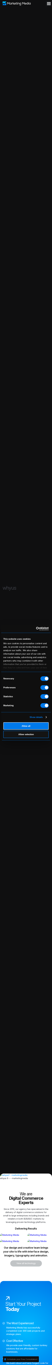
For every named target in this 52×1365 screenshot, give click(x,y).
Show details (36, 717)
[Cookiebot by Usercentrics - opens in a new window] (37, 629)
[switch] (44, 687)
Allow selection (26, 734)
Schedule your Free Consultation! (22, 1359)
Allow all (26, 726)
